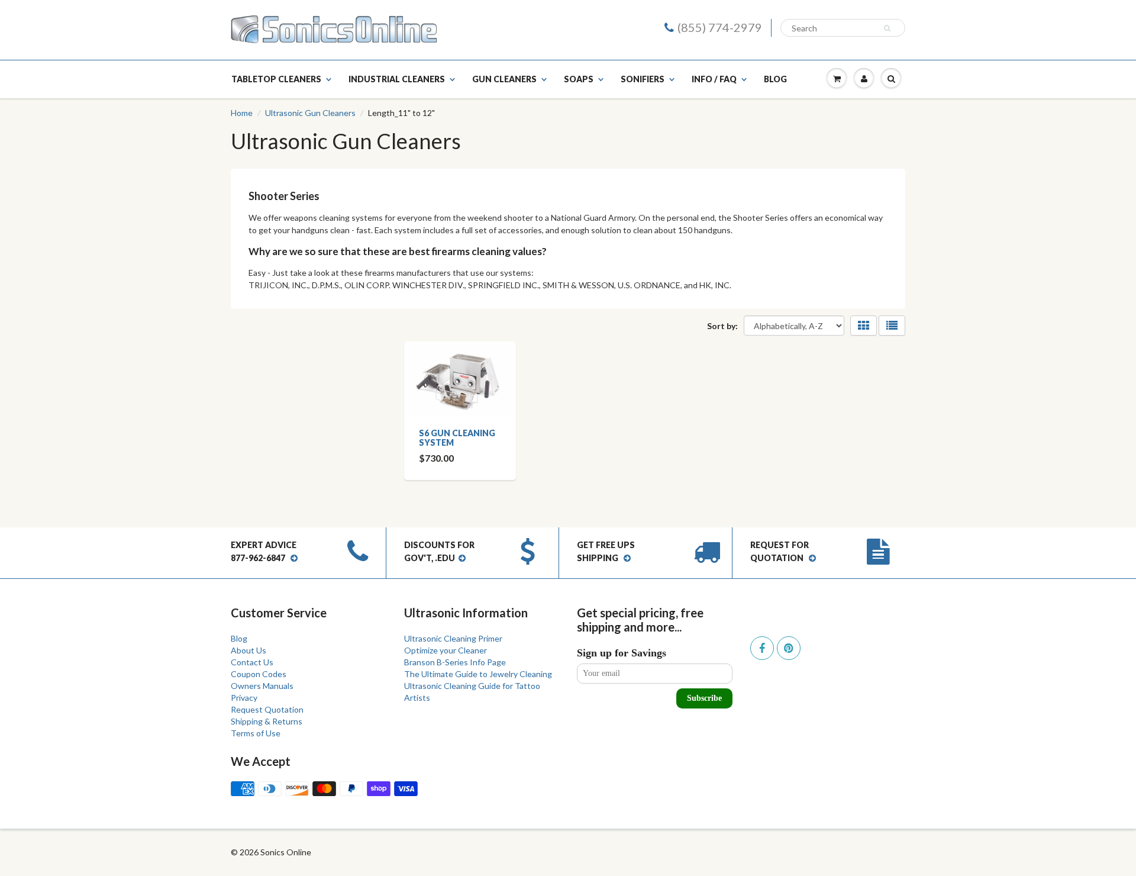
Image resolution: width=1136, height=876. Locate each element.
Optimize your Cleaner (445, 650)
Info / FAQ (714, 79)
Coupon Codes (258, 674)
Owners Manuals (262, 686)
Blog (775, 79)
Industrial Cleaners (396, 79)
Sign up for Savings (621, 653)
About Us (248, 650)
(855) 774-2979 (719, 27)
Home (242, 113)
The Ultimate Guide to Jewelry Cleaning (478, 674)
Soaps (578, 79)
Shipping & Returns (266, 721)
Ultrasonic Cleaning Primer (453, 638)
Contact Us (252, 662)
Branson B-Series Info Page (455, 662)
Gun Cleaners (504, 79)
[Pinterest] (789, 648)
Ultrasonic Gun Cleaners (310, 113)
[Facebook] (762, 648)
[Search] (889, 28)
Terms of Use (255, 733)
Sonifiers (642, 79)
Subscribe (704, 698)
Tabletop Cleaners (276, 79)
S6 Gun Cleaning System (457, 437)
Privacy (244, 698)
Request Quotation (267, 709)
